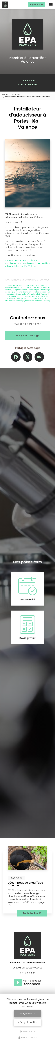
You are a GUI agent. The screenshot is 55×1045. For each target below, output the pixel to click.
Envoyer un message (27, 335)
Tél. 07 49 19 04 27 (27, 324)
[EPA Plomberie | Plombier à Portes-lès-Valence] (5, 5)
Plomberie (15, 94)
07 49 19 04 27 (27, 80)
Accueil (5, 94)
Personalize (28, 1031)
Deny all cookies (28, 1022)
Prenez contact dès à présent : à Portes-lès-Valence (27, 263)
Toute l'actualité (32, 913)
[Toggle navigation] (51, 4)
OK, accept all (28, 1013)
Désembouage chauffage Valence (25, 884)
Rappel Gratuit (36, 4)
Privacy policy (29, 1037)
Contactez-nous (27, 84)
